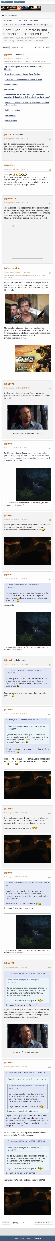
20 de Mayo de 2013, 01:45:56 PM (15, 967)
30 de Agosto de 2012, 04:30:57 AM (16, 203)
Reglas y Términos (26, 1238)
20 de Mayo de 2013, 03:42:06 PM (15, 1067)
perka (9, 443)
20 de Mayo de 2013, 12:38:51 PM (15, 813)
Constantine (12, 268)
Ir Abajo (5, 47)
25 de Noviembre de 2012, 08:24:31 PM (17, 388)
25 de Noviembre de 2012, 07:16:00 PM (17, 272)
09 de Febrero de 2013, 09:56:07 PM (16, 448)
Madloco (10, 165)
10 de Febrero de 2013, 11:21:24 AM (16, 579)
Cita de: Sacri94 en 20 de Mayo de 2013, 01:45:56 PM (27, 1072)
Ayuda (16, 1238)
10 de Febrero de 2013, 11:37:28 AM (16, 664)
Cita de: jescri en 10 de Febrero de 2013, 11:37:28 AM (27, 720)
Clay (8, 134)
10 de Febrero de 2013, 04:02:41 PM (16, 714)
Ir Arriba (5, 1223)
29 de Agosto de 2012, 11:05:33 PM (16, 139)
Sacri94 (10, 383)
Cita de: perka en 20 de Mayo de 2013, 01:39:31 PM (26, 973)
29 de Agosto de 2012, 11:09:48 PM (16, 169)
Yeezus (9, 515)
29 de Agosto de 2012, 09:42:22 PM (16, 59)
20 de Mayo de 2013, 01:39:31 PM (15, 877)
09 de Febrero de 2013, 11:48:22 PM (16, 519)
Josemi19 (11, 198)
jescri (9, 54)
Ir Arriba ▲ (37, 1238)
